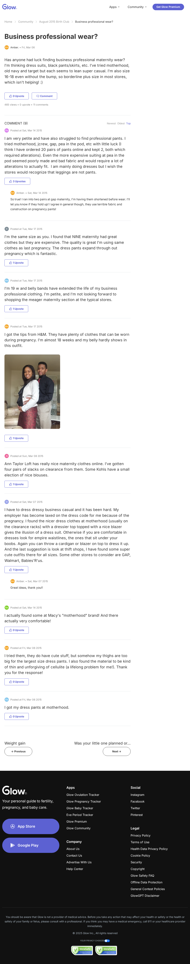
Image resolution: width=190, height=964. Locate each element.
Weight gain (14, 743)
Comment (46, 96)
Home (8, 21)
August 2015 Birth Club (54, 21)
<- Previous (18, 751)
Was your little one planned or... (102, 743)
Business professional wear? (94, 21)
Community (25, 21)
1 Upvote (18, 262)
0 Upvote (18, 96)
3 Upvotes (19, 181)
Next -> (116, 751)
